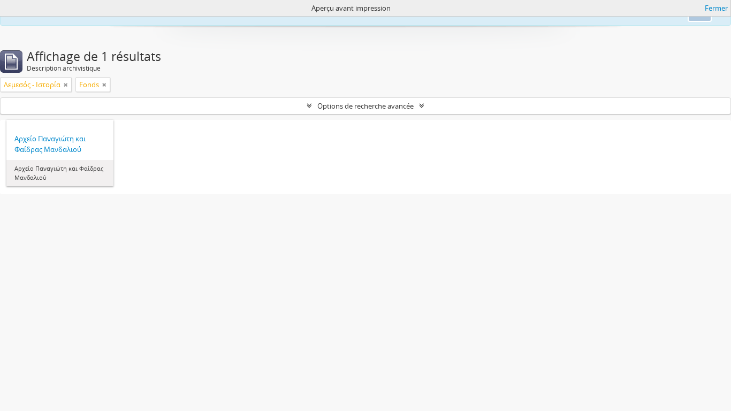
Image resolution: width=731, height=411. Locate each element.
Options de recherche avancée (365, 106)
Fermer (716, 8)
